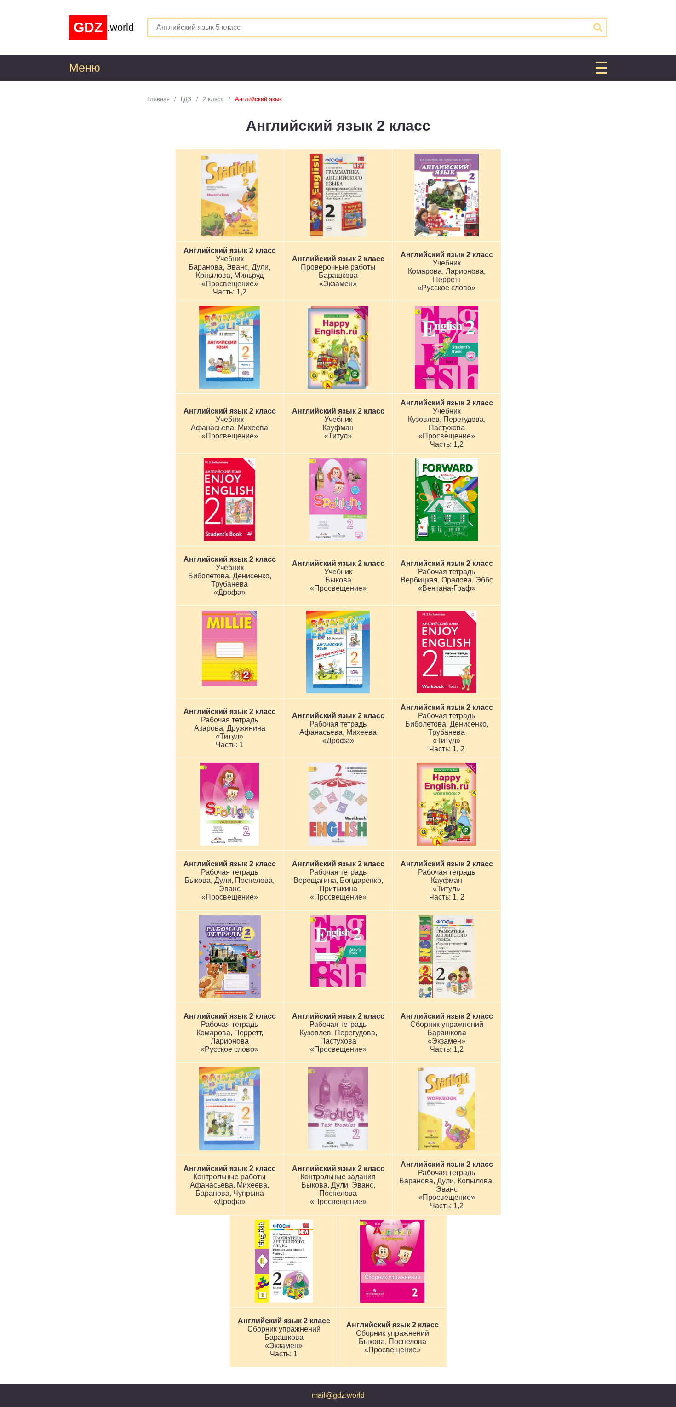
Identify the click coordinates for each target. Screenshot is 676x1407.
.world (104, 27)
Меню (84, 68)
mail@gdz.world (338, 1395)
